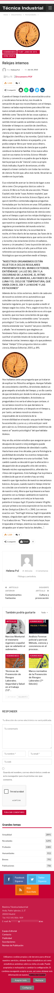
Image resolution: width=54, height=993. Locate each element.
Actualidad (7, 834)
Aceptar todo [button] (21, 980)
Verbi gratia (9, 56)
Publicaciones (8, 865)
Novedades (7, 841)
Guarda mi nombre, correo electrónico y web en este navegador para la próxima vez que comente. (26, 776)
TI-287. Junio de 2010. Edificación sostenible (29, 52)
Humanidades (9, 52)
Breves (5, 859)
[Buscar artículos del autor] (27, 560)
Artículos (11, 621)
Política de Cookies (37, 975)
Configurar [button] (27, 987)
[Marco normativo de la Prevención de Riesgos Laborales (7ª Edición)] (39, 661)
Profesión (6, 847)
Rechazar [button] (40, 980)
